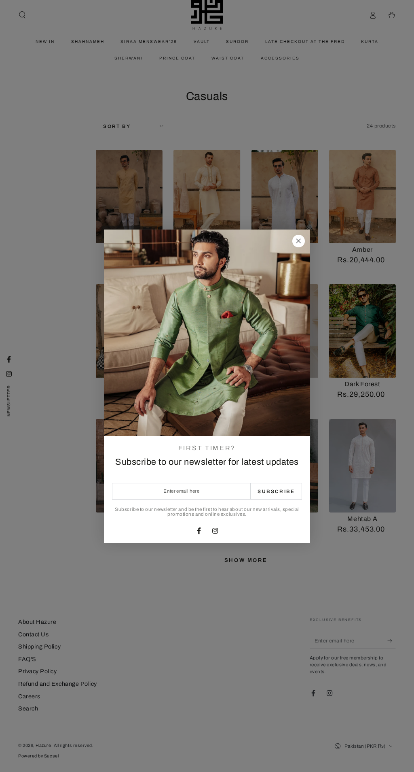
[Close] (298, 241)
